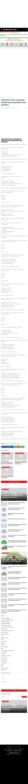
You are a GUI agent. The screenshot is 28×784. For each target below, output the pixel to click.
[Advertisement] (14, 14)
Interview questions (14, 634)
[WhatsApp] (20, 447)
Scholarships (14, 661)
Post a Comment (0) (14, 482)
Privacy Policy (9, 750)
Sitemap (10, 749)
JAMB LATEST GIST (14, 637)
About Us (15, 749)
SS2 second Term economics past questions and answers (16, 503)
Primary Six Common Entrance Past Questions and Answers (17, 610)
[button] (1, 30)
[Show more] (26, 447)
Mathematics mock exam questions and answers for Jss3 (17, 525)
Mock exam (14, 643)
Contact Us (21, 749)
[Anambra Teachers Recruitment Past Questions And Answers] (4, 584)
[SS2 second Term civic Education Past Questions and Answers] (4, 600)
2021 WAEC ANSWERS (8, 97)
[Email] (23, 447)
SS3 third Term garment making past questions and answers (7, 462)
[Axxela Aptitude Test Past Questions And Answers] (4, 537)
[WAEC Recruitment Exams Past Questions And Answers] (4, 531)
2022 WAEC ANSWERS (14, 623)
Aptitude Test (14, 629)
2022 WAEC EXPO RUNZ (14, 625)
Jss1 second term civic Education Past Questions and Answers (17, 589)
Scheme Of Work (14, 659)
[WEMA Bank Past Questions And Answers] (4, 515)
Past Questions (17, 443)
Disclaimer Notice (18, 750)
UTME (14, 664)
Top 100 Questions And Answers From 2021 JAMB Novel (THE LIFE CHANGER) (17, 541)
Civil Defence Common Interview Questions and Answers (16, 508)
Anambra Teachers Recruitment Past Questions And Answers (17, 583)
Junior (14, 639)
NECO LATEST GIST (14, 646)
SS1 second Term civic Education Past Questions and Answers (17, 578)
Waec (14, 666)
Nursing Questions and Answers (14, 650)
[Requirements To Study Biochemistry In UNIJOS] (4, 548)
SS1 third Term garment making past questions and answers (7, 476)
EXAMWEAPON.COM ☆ (10, 30)
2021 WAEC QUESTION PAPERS (14, 620)
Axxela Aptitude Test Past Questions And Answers (17, 536)
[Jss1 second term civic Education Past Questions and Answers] (4, 590)
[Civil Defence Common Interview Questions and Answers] (4, 509)
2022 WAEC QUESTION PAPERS (14, 627)
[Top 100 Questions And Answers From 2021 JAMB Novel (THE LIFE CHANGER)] (4, 542)
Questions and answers (14, 655)
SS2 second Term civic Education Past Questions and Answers (17, 599)
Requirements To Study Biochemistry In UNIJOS (17, 547)
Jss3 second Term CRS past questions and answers (17, 605)
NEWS (14, 648)
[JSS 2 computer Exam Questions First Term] (4, 568)
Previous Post (4, 485)
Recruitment (14, 657)
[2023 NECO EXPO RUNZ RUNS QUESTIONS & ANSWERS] (4, 573)
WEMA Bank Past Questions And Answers (16, 514)
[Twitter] (15, 447)
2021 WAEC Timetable (14, 621)
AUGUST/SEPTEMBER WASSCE (14, 630)
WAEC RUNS (14, 670)
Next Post (24, 485)
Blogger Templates (16, 747)
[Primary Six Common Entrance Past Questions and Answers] (4, 611)
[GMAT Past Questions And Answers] (4, 520)
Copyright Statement (14, 752)
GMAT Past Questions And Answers (16, 519)
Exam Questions (14, 632)
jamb (14, 636)
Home (2, 97)
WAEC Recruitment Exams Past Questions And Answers (15, 530)
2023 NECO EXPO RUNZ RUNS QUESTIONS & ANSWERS (15, 572)
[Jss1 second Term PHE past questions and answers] (4, 595)
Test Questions (14, 662)
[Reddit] (18, 447)
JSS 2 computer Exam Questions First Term (17, 567)
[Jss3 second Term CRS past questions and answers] (4, 606)
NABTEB (14, 645)
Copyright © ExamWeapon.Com (14, 753)
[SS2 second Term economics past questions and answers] (4, 504)
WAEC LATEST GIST (14, 668)
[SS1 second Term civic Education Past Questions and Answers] (4, 579)
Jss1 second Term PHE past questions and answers (17, 594)
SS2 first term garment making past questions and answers (21, 462)
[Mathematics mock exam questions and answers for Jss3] (4, 526)
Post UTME (14, 654)
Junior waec (14, 641)
